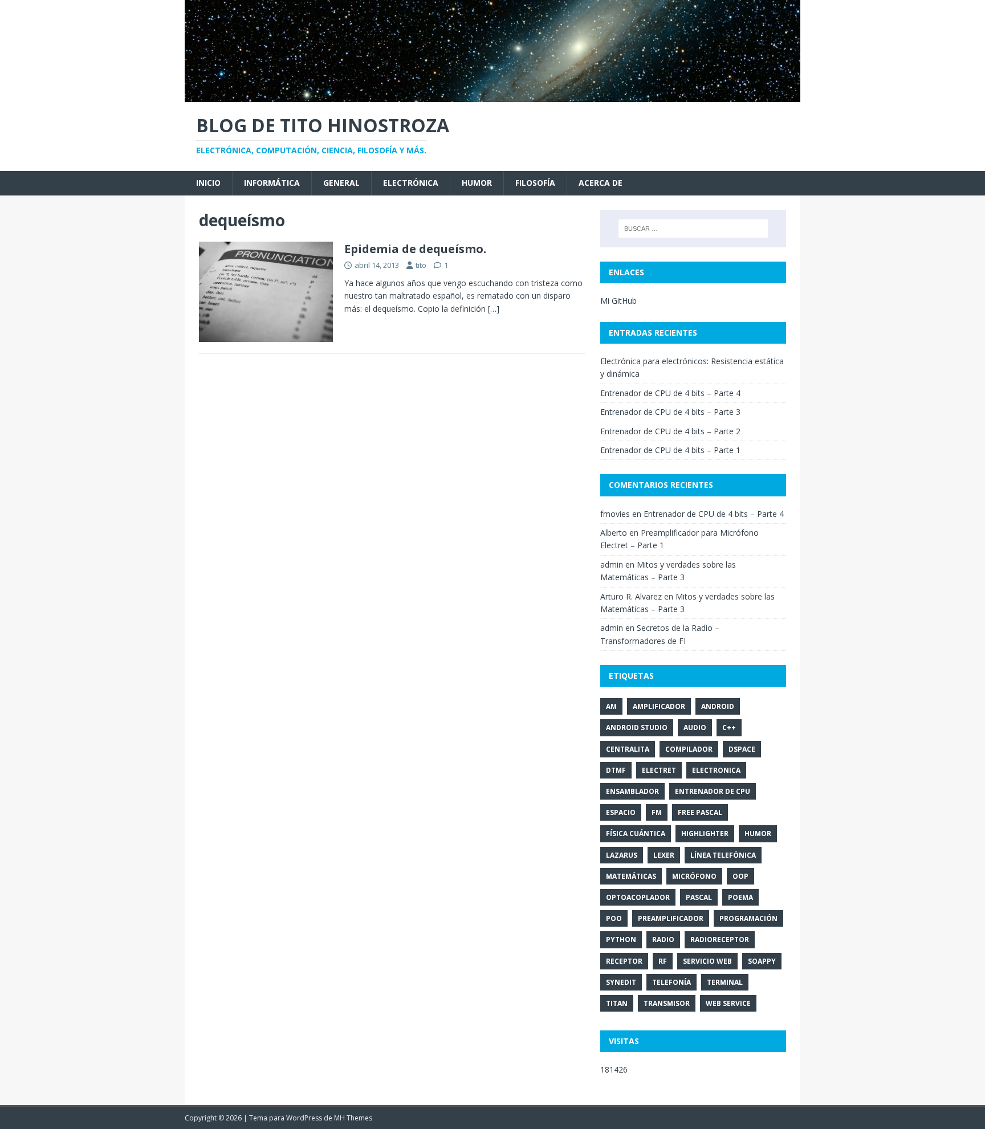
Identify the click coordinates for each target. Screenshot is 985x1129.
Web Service (728, 1003)
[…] (493, 308)
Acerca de (600, 182)
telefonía (671, 982)
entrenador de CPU (712, 791)
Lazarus (621, 855)
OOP (740, 876)
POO (614, 918)
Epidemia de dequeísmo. (415, 248)
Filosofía (535, 182)
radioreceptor (719, 939)
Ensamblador (632, 791)
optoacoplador (638, 897)
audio (694, 727)
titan (617, 1003)
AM (611, 706)
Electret (659, 770)
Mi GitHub (618, 300)
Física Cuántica (635, 833)
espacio (621, 812)
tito (421, 265)
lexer (663, 855)
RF (662, 961)
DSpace (741, 749)
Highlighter (704, 833)
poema (740, 897)
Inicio (208, 182)
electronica (716, 770)
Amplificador (659, 706)
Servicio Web (707, 961)
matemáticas (631, 876)
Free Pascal (700, 812)
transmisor (667, 1003)
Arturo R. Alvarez (631, 596)
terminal (725, 982)
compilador (689, 749)
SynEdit (621, 982)
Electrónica (410, 182)
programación (748, 918)
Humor (477, 182)
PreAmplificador (670, 918)
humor (757, 833)
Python (621, 939)
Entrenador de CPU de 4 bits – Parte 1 (670, 450)
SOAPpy (762, 961)
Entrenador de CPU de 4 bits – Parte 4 (670, 393)
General (341, 182)
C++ (729, 727)
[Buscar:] (693, 228)
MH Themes (353, 1118)
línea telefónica (723, 855)
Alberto (613, 532)
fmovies (615, 513)
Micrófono (694, 876)
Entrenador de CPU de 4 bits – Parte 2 (670, 431)
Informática (272, 182)
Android (717, 706)
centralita (627, 749)
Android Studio (636, 727)
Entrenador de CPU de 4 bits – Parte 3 (670, 411)
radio (663, 939)
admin (611, 564)
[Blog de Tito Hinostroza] (492, 94)
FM (657, 812)
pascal (699, 897)
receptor (624, 961)
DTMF (616, 770)
